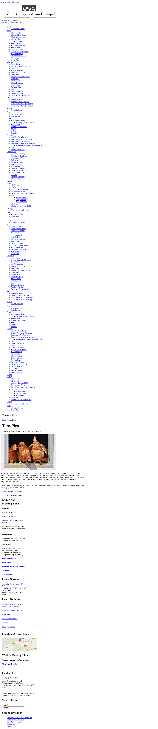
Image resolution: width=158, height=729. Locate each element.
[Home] (30, 18)
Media (9, 97)
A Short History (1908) (19, 189)
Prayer (13, 89)
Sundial (14, 133)
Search (5, 705)
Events (9, 108)
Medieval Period (22, 198)
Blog (8, 112)
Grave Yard (15, 125)
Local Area (15, 60)
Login (9, 726)
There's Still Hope (18, 29)
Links (9, 212)
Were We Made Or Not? (20, 170)
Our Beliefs (15, 43)
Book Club (15, 68)
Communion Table (18, 120)
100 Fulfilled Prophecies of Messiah (29, 145)
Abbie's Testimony (18, 154)
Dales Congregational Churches (23, 193)
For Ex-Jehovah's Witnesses (21, 139)
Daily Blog (6, 614)
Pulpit (13, 131)
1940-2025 (15, 187)
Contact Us (15, 39)
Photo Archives (17, 100)
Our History (15, 47)
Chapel (9, 118)
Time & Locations (18, 37)
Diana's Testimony (18, 177)
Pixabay (20, 492)
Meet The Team (17, 33)
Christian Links (17, 214)
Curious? (10, 135)
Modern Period (21, 202)
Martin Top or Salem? (19, 127)
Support (19, 41)
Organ (13, 129)
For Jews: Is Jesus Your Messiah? (23, 143)
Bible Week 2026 (8, 627)
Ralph (10, 492)
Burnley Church (8, 520)
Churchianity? (16, 158)
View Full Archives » (10, 606)
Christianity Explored (19, 156)
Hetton (9, 181)
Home (9, 27)
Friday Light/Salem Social (20, 77)
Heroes (14, 196)
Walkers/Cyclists (17, 93)
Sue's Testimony (17, 164)
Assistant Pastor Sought (20, 52)
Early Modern (21, 200)
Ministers (14, 204)
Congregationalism (18, 45)
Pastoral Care (16, 87)
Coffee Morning (17, 70)
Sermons (5, 570)
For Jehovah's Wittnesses (20, 141)
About (9, 31)
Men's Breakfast (17, 83)
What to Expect (17, 50)
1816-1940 (15, 185)
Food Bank (15, 75)
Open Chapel (16, 85)
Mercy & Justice (17, 162)
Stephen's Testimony (18, 168)
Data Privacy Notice (18, 56)
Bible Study (15, 64)
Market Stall (15, 81)
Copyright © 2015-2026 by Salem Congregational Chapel (19, 719)
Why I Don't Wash (18, 173)
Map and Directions (18, 35)
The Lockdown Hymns (19, 210)
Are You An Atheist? (18, 137)
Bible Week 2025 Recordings (22, 104)
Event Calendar (17, 110)
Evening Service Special (25, 123)
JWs (12, 148)
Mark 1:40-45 (7, 590)
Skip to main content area (10, 2)
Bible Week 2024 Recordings (22, 106)
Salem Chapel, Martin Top (11, 21)
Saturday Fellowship (18, 91)
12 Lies (14, 175)
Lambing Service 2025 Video (13, 566)
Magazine (15, 79)
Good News (11, 152)
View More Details (9, 558)
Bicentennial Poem (18, 191)
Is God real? (15, 160)
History (9, 183)
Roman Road (16, 166)
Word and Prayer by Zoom (21, 95)
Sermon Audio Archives (20, 102)
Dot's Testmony (17, 179)
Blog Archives (16, 114)
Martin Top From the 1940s (21, 206)
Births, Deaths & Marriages (21, 66)
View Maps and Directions (12, 610)
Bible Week (6, 562)
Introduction (15, 116)
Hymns (9, 208)
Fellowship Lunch (18, 72)
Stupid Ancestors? (18, 150)
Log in (8, 495)
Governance (15, 58)
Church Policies (17, 54)
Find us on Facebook (9, 619)
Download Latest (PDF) (11, 604)
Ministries (10, 62)
